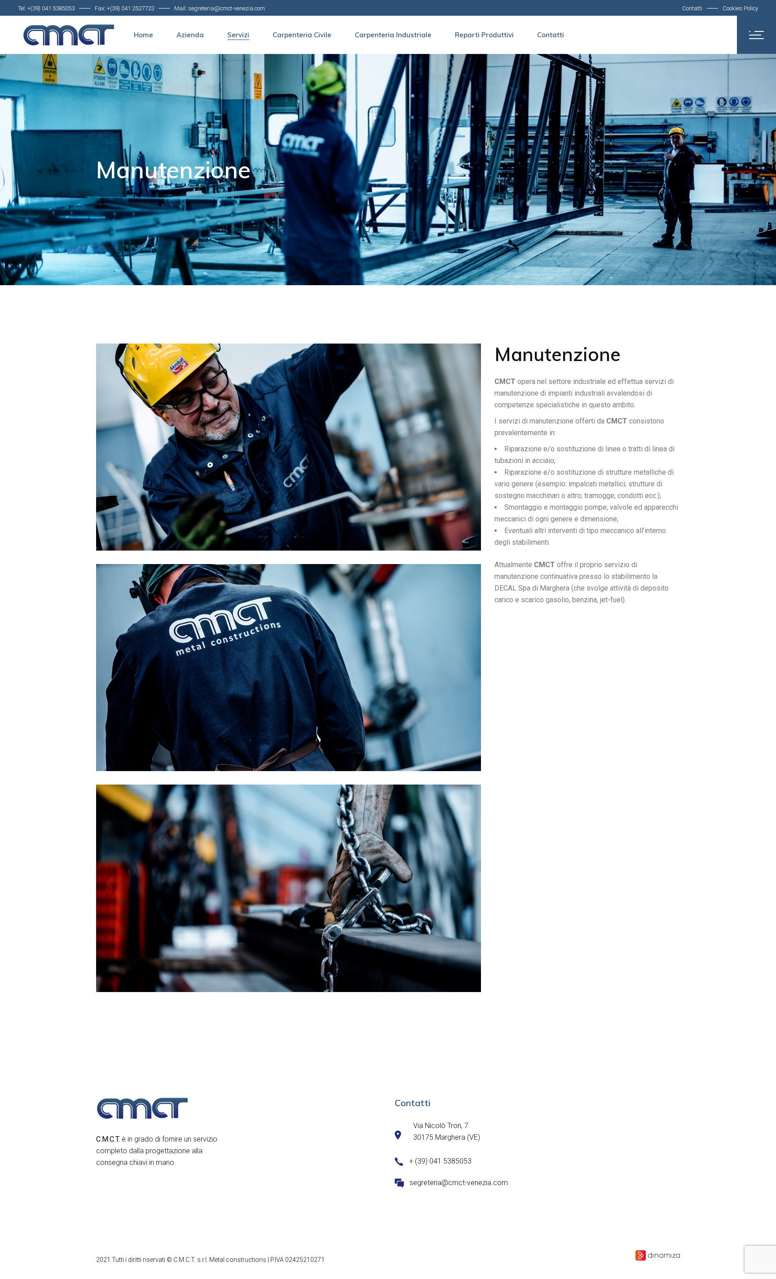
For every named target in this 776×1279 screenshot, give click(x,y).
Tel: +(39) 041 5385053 (46, 8)
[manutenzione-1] (288, 667)
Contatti (692, 8)
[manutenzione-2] (288, 888)
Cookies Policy (740, 8)
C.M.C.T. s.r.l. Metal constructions (219, 1259)
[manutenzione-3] (288, 447)
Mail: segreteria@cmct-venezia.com (219, 8)
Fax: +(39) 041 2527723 (124, 8)
